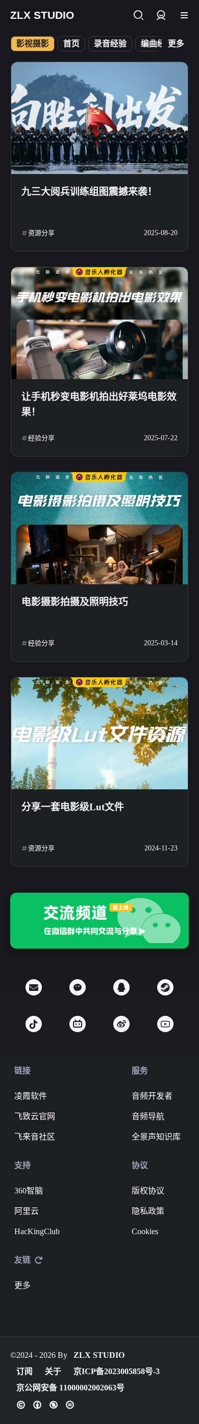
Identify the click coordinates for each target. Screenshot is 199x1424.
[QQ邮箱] (34, 987)
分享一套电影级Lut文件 (72, 807)
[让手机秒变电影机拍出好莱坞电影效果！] (99, 323)
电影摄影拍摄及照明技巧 (74, 601)
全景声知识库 (156, 1136)
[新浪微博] (121, 1024)
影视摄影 (32, 43)
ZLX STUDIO (99, 1355)
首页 (71, 43)
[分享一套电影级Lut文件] (99, 733)
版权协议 (148, 1190)
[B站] (77, 1024)
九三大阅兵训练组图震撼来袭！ (89, 191)
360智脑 (28, 1190)
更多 (176, 43)
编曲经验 (157, 43)
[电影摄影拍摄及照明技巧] (99, 528)
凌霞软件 (30, 1096)
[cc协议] (45, 1405)
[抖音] (34, 1024)
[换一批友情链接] (39, 1260)
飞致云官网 (34, 1116)
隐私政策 (148, 1211)
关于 (53, 1371)
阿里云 (26, 1211)
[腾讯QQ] (121, 987)
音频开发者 (152, 1096)
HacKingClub (37, 1231)
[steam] (165, 987)
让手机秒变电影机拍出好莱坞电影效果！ (99, 404)
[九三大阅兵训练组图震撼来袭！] (99, 118)
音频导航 (148, 1116)
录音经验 (110, 43)
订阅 (24, 1371)
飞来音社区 (34, 1136)
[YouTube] (165, 1024)
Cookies (145, 1231)
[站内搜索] (138, 15)
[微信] (77, 987)
